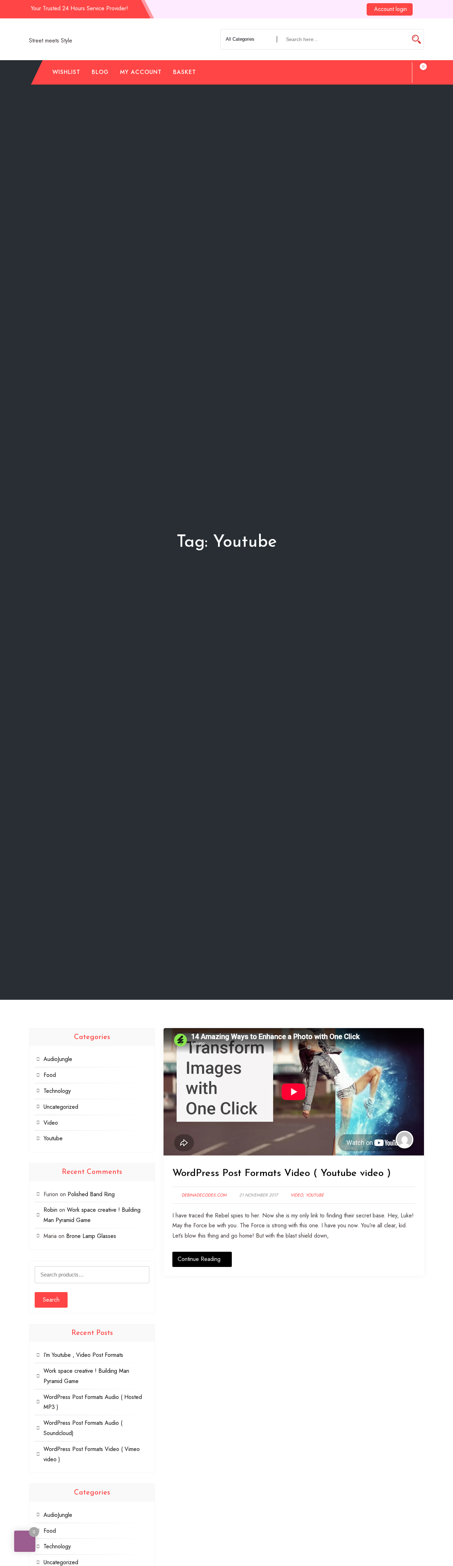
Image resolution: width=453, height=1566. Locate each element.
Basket (184, 72)
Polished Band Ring (91, 1194)
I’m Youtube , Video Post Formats (83, 1355)
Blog (100, 72)
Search (51, 1300)
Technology (57, 1091)
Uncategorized (61, 1107)
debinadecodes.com (204, 1195)
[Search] (400, 72)
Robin (50, 1210)
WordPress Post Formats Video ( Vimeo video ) (92, 1454)
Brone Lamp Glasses (91, 1236)
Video (297, 1195)
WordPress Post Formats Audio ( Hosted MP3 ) (93, 1402)
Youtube (315, 1195)
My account (141, 72)
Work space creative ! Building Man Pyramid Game (86, 1376)
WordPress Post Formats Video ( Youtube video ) (281, 1173)
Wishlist (66, 72)
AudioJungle (58, 1059)
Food (50, 1075)
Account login (390, 9)
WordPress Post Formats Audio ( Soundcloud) (83, 1428)
